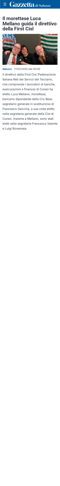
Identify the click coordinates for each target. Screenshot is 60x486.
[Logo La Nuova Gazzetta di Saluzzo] (30, 4)
